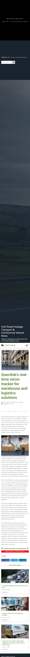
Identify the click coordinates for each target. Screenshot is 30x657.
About (6, 21)
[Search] (13, 62)
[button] (27, 345)
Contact (12, 21)
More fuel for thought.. (18, 57)
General (15, 402)
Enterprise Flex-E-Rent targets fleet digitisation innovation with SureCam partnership (13, 642)
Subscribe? (25, 21)
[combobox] (6, 62)
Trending (20, 402)
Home (3, 21)
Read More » (5, 592)
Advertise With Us (18, 21)
